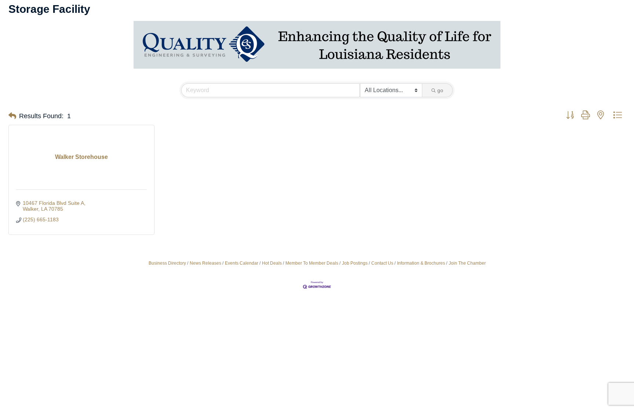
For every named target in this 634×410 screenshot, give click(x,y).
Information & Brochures (421, 263)
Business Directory (167, 263)
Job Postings (355, 263)
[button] (12, 116)
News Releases (205, 263)
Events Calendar (241, 263)
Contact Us (382, 263)
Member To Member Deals (311, 263)
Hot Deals (272, 263)
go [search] (440, 90)
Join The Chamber (467, 263)
